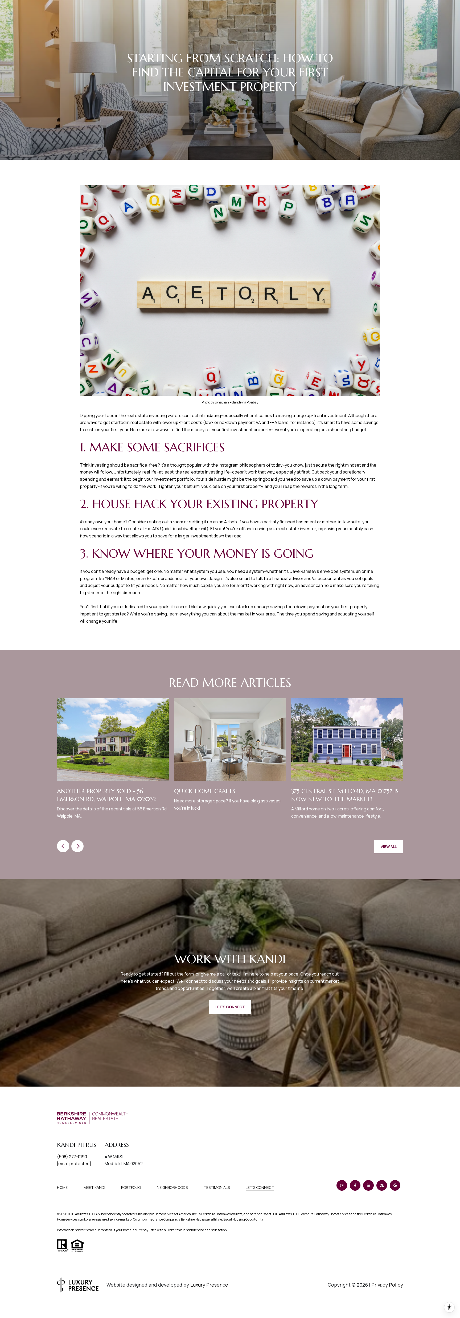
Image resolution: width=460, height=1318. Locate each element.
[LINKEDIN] (368, 1185)
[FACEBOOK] (355, 1185)
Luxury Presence (209, 1285)
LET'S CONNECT (260, 1187)
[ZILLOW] (381, 1185)
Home (62, 1187)
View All (389, 846)
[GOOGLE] (395, 1185)
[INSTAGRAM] (341, 1185)
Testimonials (217, 1187)
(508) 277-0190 (72, 1157)
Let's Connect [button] (230, 1006)
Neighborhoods (172, 1187)
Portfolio (131, 1187)
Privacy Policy (387, 1285)
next (77, 846)
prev (63, 846)
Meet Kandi (94, 1187)
